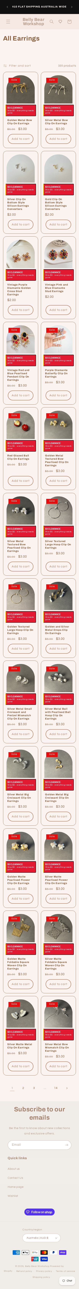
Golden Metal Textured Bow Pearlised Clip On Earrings (56, 460)
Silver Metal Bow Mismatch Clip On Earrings (57, 1047)
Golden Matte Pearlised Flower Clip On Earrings (18, 880)
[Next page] (66, 1088)
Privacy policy (44, 1271)
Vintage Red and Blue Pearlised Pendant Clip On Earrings (18, 375)
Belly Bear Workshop (37, 1266)
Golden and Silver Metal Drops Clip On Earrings (57, 630)
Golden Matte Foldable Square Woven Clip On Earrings (18, 964)
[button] (8, 21)
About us (14, 1168)
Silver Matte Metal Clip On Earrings (19, 1046)
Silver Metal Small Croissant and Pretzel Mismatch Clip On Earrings (19, 714)
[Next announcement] (71, 7)
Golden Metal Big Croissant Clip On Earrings (57, 797)
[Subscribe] (66, 1145)
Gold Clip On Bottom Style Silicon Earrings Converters (56, 204)
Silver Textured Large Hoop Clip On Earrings (58, 544)
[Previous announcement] (7, 7)
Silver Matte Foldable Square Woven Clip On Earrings (56, 964)
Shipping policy (41, 1277)
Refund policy (24, 1271)
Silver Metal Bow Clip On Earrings (56, 122)
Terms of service (65, 1271)
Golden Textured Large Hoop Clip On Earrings (20, 630)
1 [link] (12, 1087)
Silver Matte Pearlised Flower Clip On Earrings (56, 880)
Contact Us (15, 1177)
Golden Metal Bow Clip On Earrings (19, 122)
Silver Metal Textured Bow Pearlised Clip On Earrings (19, 546)
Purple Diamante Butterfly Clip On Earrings (56, 373)
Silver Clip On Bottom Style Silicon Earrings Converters (18, 204)
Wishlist (13, 1196)
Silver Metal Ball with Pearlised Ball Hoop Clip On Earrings (58, 714)
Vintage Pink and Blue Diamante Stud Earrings (56, 288)
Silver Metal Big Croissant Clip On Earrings (19, 797)
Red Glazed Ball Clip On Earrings (18, 457)
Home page (16, 1187)
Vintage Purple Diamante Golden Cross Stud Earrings (19, 289)
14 (55, 1088)
